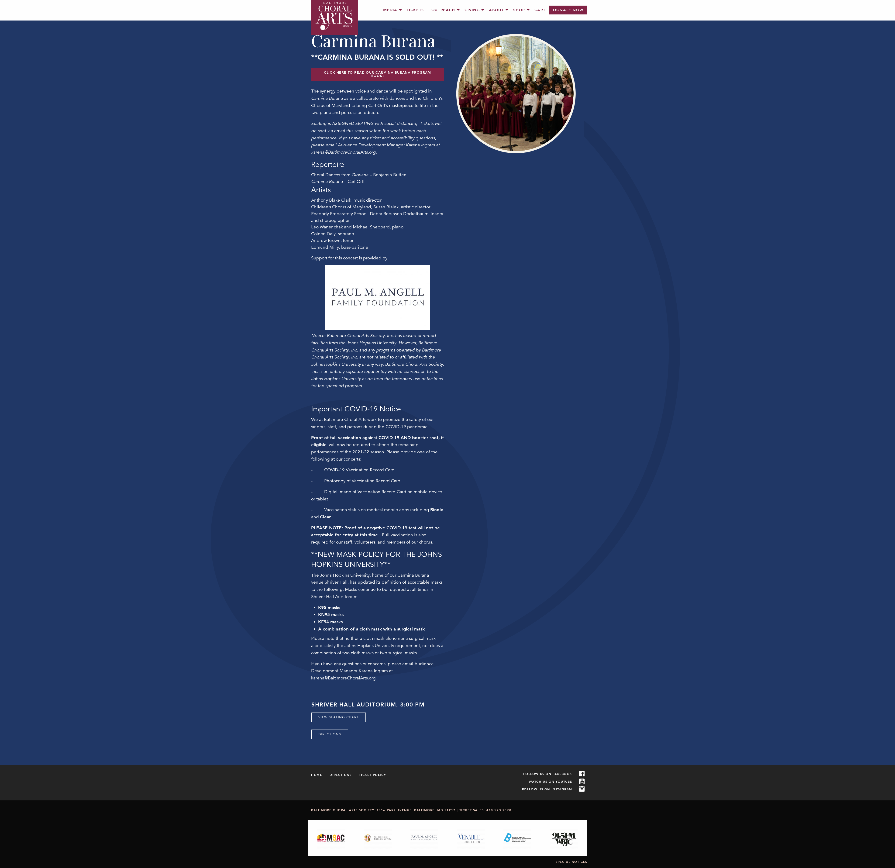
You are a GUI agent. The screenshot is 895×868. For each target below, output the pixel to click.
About (496, 10)
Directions (329, 734)
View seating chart (338, 717)
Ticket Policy (372, 775)
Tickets (415, 10)
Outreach (443, 10)
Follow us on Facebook (547, 774)
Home (316, 775)
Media (390, 10)
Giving (472, 10)
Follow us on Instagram (547, 789)
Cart (540, 10)
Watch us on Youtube (550, 781)
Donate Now (568, 10)
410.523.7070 (498, 810)
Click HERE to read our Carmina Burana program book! (377, 74)
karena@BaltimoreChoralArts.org (343, 678)
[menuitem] (391, 10)
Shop (519, 10)
